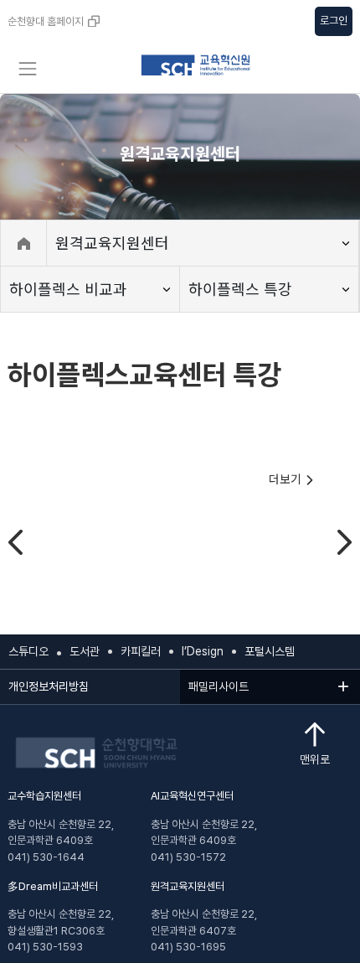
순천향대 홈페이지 (46, 21)
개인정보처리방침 (48, 686)
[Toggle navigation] (27, 69)
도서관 (84, 651)
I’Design (203, 651)
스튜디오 (28, 651)
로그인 (333, 20)
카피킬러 (141, 651)
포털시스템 (269, 651)
